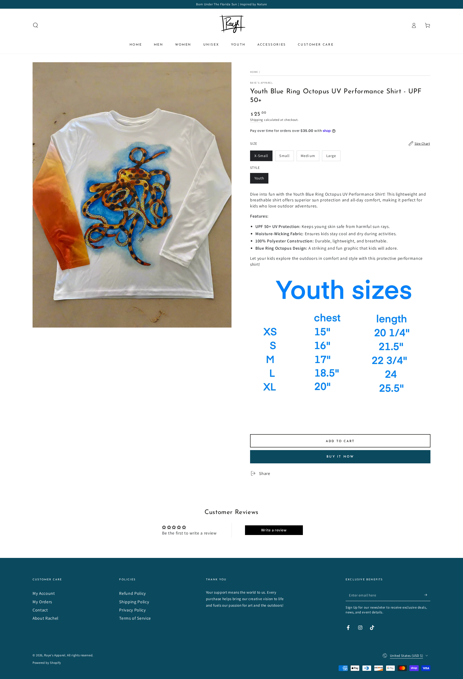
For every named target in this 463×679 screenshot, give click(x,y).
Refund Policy (132, 593)
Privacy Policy (132, 610)
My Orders (42, 601)
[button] (35, 25)
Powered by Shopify (47, 663)
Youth (261, 180)
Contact (40, 610)
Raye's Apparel (261, 82)
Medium (309, 157)
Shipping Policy (134, 601)
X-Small (263, 157)
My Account (44, 593)
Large (333, 157)
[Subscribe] (427, 595)
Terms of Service (135, 618)
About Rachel (45, 618)
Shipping (256, 120)
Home (254, 72)
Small (286, 157)
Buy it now (340, 456)
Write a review (274, 530)
